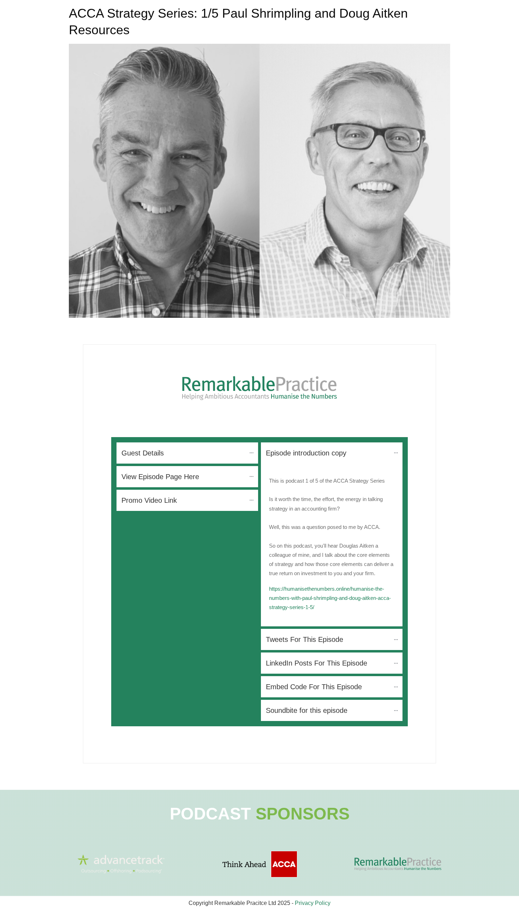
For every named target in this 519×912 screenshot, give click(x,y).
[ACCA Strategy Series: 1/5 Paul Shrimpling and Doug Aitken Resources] (259, 181)
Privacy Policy (312, 903)
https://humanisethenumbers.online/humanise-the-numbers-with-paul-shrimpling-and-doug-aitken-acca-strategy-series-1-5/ (330, 598)
